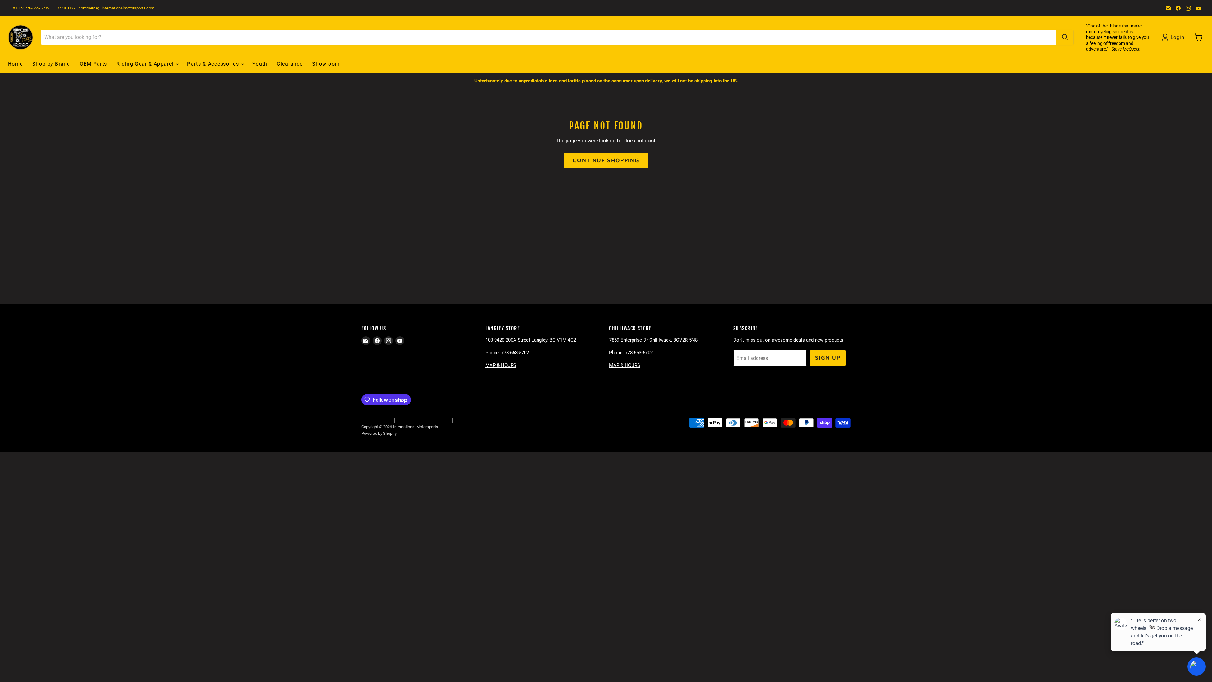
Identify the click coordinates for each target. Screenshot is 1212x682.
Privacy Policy (468, 420)
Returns (405, 420)
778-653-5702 (515, 353)
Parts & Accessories (214, 64)
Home (15, 64)
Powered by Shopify (379, 433)
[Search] (1064, 37)
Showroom (326, 64)
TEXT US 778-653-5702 (28, 8)
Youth (259, 64)
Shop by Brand (51, 64)
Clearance (290, 64)
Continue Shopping (606, 160)
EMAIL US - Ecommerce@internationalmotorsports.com (105, 8)
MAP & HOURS (500, 365)
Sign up (828, 358)
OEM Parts (93, 64)
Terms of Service (434, 420)
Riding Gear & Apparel (145, 64)
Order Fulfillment (376, 420)
